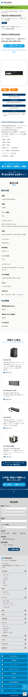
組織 (4, 581)
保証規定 (5, 630)
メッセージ (6, 577)
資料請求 (4, 648)
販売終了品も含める (8, 539)
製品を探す (6, 592)
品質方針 (14, 677)
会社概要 (4, 571)
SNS (3, 640)
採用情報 (4, 636)
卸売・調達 (6, 601)
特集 (3, 614)
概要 (4, 90)
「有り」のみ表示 (7, 545)
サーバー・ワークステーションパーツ (11, 113)
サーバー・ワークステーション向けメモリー (14, 113)
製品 (3, 588)
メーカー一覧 (6, 594)
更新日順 (22, 533)
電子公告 (5, 585)
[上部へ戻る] (25, 694)
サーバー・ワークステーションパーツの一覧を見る (14, 463)
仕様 (4, 23)
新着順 (14, 533)
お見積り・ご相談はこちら (15, 484)
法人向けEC (6, 607)
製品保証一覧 (6, 628)
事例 (3, 610)
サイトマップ (14, 665)
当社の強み (6, 574)
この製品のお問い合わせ (15, 46)
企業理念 (5, 579)
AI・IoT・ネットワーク (9, 605)
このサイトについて (14, 669)
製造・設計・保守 (7, 603)
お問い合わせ (14, 656)
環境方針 (14, 673)
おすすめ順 (6, 533)
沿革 (4, 583)
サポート (4, 622)
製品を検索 (15, 549)
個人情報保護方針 (14, 682)
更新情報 (14, 660)
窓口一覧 (5, 626)
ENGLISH (5, 644)
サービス (4, 597)
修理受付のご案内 (7, 632)
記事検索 (4, 618)
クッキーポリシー (14, 686)
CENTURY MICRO (10, 28)
